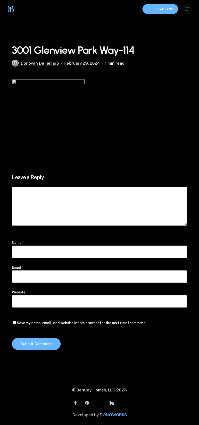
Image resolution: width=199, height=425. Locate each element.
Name (18, 243)
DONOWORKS (113, 414)
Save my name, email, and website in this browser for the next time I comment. (81, 323)
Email (17, 267)
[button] (187, 9)
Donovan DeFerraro (40, 63)
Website (18, 292)
